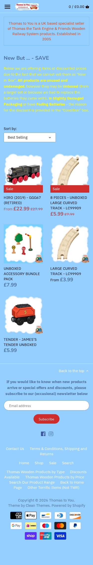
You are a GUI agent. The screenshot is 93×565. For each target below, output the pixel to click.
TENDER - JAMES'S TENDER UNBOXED (20, 342)
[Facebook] (43, 433)
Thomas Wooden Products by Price (54, 477)
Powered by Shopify (68, 505)
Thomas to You (61, 500)
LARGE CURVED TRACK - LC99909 (65, 271)
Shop (39, 462)
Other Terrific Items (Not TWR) (53, 487)
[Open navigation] (7, 6)
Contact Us (15, 448)
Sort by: (10, 128)
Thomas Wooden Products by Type (35, 471)
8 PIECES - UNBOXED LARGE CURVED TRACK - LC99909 (68, 202)
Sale (52, 462)
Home (24, 462)
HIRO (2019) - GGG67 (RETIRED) (22, 200)
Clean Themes (38, 505)
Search (68, 462)
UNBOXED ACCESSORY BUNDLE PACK (22, 273)
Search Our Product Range (32, 482)
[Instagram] (51, 433)
